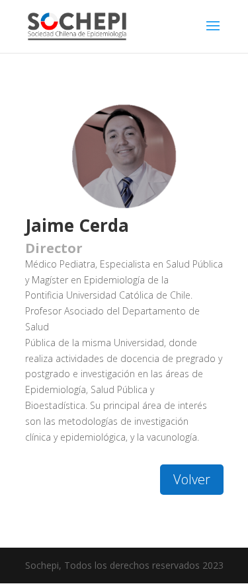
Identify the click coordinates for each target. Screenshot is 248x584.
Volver (191, 479)
